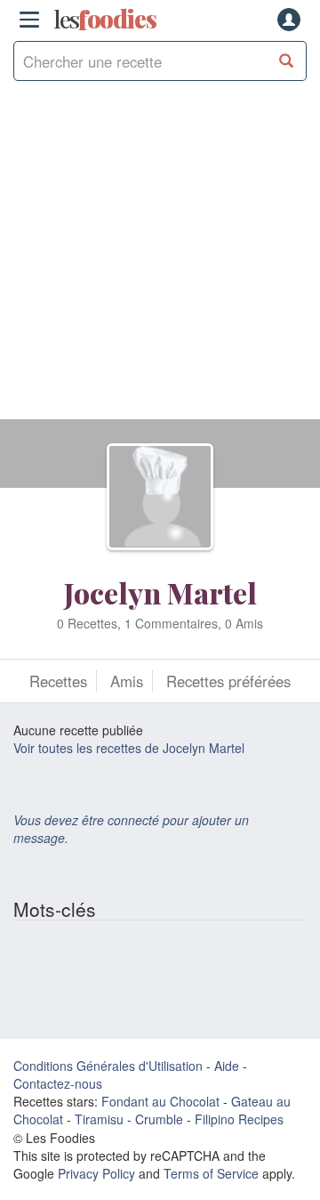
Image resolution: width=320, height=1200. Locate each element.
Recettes (58, 681)
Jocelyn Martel (160, 592)
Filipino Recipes (239, 1119)
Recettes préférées (228, 681)
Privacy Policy (96, 1173)
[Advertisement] (160, 259)
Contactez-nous (57, 1083)
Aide (226, 1065)
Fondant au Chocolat (160, 1101)
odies (104, 19)
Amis (126, 681)
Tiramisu (99, 1119)
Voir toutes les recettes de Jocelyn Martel (128, 748)
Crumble (159, 1119)
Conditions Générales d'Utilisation (108, 1065)
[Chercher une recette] (287, 61)
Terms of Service (211, 1173)
